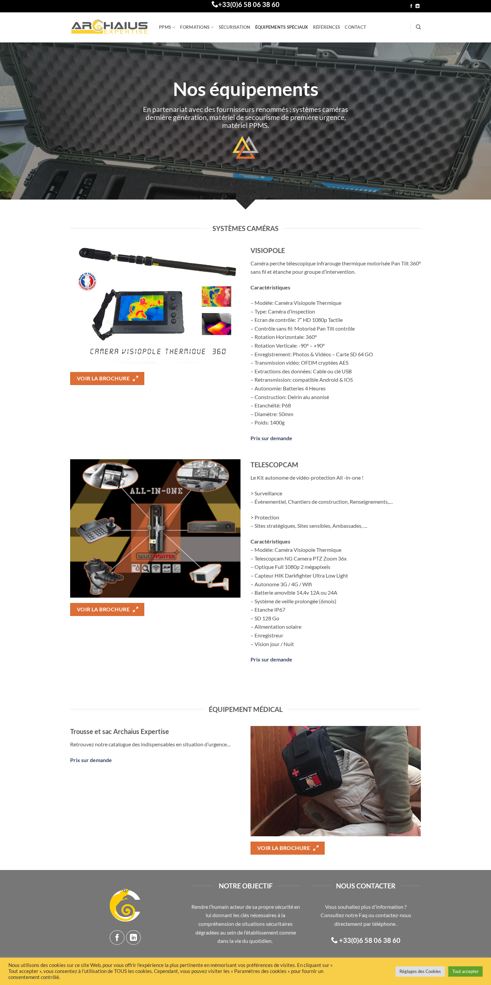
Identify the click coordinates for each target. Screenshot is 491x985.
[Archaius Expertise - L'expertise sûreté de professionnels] (109, 27)
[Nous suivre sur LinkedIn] (418, 6)
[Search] (418, 27)
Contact (355, 27)
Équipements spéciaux (281, 27)
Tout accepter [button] (465, 971)
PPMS (165, 27)
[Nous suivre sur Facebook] (411, 6)
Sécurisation (235, 27)
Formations (194, 27)
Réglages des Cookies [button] (420, 971)
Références (326, 27)
